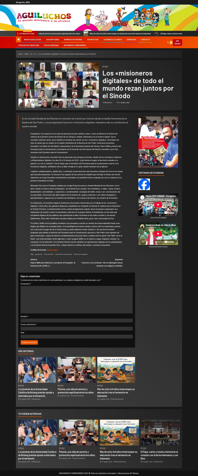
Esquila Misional (51, 45)
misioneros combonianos (63, 254)
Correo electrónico (29, 324)
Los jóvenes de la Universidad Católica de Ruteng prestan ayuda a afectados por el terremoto (36, 392)
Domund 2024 (48, 254)
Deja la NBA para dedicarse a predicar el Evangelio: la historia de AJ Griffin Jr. (52, 262)
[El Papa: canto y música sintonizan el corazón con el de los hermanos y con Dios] (160, 432)
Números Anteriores (73, 40)
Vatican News (52, 250)
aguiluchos (38, 254)
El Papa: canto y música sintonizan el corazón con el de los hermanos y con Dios (161, 34)
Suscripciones (52, 40)
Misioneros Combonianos (75, 45)
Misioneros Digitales (80, 254)
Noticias (105, 66)
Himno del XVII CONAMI (158, 218)
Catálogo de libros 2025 (28, 45)
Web (22, 333)
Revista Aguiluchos (32, 40)
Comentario (26, 284)
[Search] (168, 42)
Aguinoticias (93, 40)
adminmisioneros (78, 396)
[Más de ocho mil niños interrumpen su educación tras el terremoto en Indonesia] (116, 370)
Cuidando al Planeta (113, 40)
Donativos (131, 40)
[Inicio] (18, 39)
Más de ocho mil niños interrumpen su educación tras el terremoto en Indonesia (90, 34)
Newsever (122, 473)
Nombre (24, 316)
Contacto (145, 40)
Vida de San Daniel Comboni (158, 247)
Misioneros (108, 102)
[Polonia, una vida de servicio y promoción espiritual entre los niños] (77, 370)
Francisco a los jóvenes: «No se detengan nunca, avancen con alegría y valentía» (102, 262)
